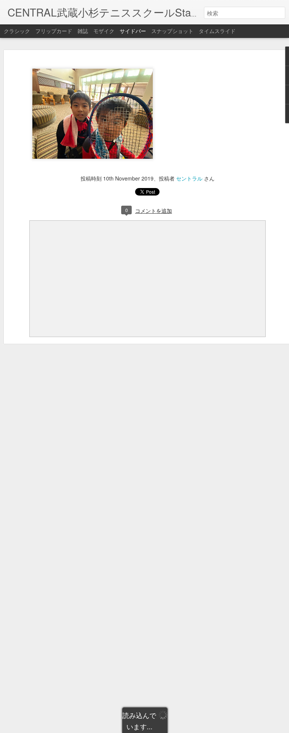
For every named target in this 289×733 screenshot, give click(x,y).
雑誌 (83, 31)
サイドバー (133, 31)
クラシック (17, 31)
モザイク (103, 31)
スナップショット (172, 31)
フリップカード (53, 31)
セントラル (189, 178)
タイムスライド (217, 31)
